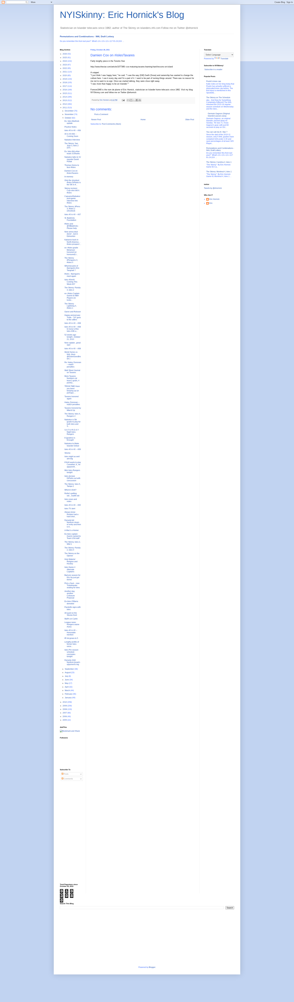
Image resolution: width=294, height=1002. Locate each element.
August (68, 672)
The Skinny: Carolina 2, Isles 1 (219, 162)
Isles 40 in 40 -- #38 (72, 323)
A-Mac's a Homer (71, 530)
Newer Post (96, 119)
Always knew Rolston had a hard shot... (71, 514)
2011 (65, 108)
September (69, 669)
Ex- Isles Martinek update (71, 122)
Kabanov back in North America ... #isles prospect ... (72, 242)
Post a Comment (101, 114)
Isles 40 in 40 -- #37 (72, 214)
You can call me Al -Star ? (216, 132)
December (69, 111)
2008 (65, 709)
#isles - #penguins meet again (72, 275)
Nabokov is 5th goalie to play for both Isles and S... (72, 423)
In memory (68, 177)
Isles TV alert (69, 509)
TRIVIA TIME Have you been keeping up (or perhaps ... (72, 389)
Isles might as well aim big (72, 457)
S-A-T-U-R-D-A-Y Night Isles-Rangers (71, 432)
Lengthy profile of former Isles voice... (71, 644)
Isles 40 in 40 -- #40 (72, 505)
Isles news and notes (70, 500)
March (67, 690)
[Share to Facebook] (136, 100)
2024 (65, 61)
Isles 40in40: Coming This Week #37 (70, 282)
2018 (65, 82)
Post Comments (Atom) (111, 124)
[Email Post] (123, 100)
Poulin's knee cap (213, 81)
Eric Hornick (214, 199)
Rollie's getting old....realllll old (71, 494)
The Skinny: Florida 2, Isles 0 (72, 549)
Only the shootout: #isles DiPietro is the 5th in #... (72, 182)
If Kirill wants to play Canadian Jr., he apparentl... (72, 464)
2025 (65, 57)
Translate (224, 59)
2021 (65, 72)
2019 (65, 79)
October (68, 118)
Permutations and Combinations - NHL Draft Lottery (87, 36)
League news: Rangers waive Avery (71, 624)
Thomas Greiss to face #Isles (71, 166)
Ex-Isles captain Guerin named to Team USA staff (72, 536)
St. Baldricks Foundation (70, 219)
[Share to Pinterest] (139, 100)
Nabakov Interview (72, 140)
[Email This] (128, 100)
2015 (65, 93)
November (69, 114)
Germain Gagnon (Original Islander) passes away (219, 115)
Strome (67, 453)
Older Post (189, 119)
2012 (65, 104)
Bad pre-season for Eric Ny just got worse (72, 577)
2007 (65, 713)
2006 (65, 716)
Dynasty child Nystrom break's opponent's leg (72, 662)
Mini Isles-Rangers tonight (72, 471)
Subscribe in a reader (213, 69)
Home (143, 119)
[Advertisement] (72, 832)
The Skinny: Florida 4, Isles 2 (72, 289)
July (67, 676)
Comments (68, 779)
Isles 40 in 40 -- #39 (72, 449)
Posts (65, 774)
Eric (211, 203)
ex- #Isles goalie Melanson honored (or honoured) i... (71, 251)
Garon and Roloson (72, 312)
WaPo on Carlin (71, 619)
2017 (65, 86)
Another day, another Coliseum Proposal (69, 594)
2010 (65, 702)
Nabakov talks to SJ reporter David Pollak (72, 159)
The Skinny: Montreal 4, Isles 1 (219, 172)
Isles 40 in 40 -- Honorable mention (70, 632)
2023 (65, 65)
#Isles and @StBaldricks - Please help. (71, 226)
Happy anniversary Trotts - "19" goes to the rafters (72, 317)
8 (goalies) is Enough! (69, 439)
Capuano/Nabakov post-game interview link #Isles (72, 199)
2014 (65, 97)
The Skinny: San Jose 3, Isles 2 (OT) (71, 145)
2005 (65, 720)
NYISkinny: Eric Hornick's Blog (122, 15)
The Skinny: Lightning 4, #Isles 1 (70, 306)
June (67, 680)
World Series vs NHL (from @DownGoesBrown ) (72, 355)
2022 (65, 68)
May (67, 683)
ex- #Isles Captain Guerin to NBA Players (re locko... (71, 296)
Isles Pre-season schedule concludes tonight (71, 653)
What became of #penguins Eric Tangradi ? (71, 268)
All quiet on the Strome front (70, 614)
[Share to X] (134, 100)
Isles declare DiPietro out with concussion (72, 478)
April (67, 687)
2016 (65, 90)
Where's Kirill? (70, 490)
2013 (65, 100)
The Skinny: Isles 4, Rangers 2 (72, 415)
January (68, 698)
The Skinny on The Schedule (218, 97)
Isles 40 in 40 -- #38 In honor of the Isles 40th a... (72, 329)
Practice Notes (70, 127)
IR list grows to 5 (71, 638)
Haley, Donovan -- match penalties (72, 403)
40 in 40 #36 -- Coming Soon (71, 135)
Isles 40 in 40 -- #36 (72, 130)
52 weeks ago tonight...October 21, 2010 (72, 337)
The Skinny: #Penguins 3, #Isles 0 (71, 260)
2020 (65, 75)
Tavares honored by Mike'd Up (72, 409)
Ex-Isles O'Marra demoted (71, 602)
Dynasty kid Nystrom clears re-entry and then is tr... (72, 523)
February (69, 694)
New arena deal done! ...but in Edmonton (71, 234)
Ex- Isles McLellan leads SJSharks (72, 152)
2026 (65, 54)
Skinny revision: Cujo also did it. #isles (72, 190)
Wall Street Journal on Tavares (72, 371)
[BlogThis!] (131, 100)
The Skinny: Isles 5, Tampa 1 (72, 485)
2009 (65, 706)
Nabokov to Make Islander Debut (71, 444)
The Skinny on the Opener (71, 554)
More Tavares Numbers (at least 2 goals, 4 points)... (71, 379)
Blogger (152, 967)
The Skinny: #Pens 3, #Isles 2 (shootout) (72, 208)
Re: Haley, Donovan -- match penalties (72, 364)
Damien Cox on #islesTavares (71, 172)
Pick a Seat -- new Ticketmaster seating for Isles (72, 585)
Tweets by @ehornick (213, 188)
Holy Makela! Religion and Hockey (70, 561)
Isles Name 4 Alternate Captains (69, 569)
